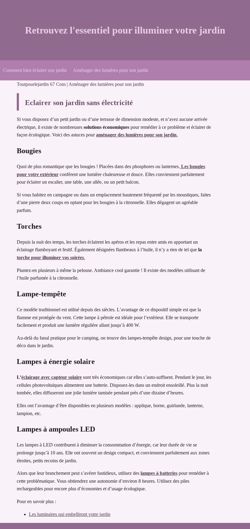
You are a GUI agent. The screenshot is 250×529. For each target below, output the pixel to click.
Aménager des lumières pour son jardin (110, 70)
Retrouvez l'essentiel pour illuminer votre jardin (125, 30)
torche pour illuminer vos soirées (50, 257)
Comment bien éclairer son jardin (35, 70)
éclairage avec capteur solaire (51, 377)
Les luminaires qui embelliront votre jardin (69, 514)
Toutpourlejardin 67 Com (42, 84)
